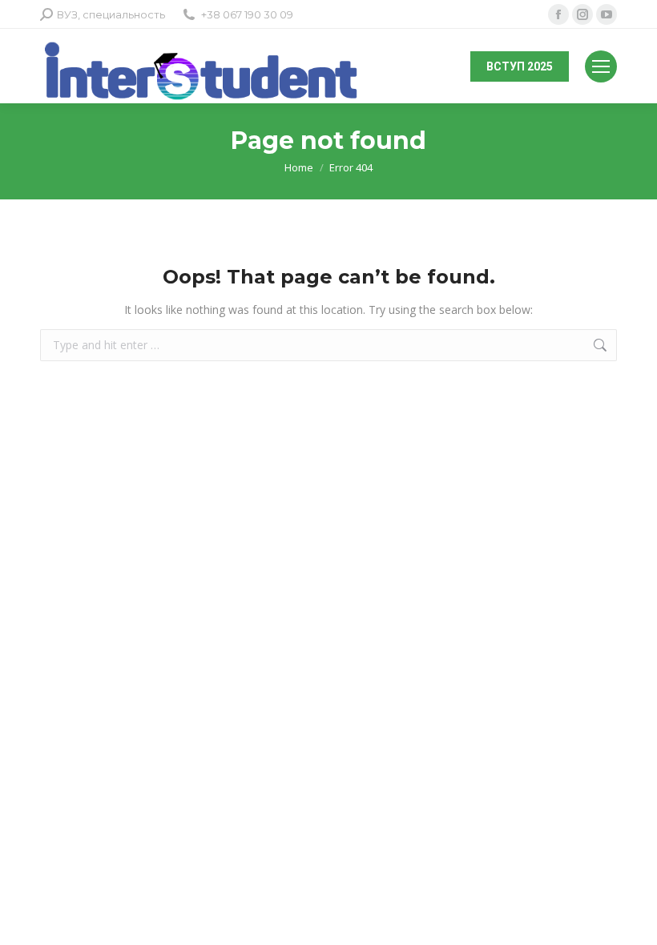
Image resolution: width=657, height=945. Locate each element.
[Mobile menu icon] (601, 66)
